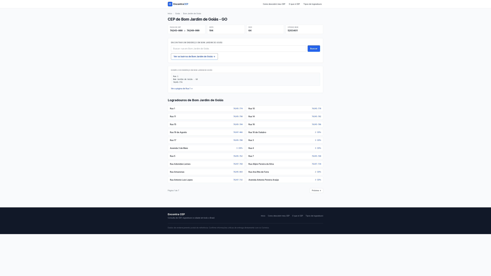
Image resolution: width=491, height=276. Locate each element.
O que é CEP (294, 4)
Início (170, 13)
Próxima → (316, 190)
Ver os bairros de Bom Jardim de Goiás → (194, 56)
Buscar (313, 48)
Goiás (177, 13)
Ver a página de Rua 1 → (182, 88)
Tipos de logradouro (312, 4)
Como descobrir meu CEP (274, 4)
